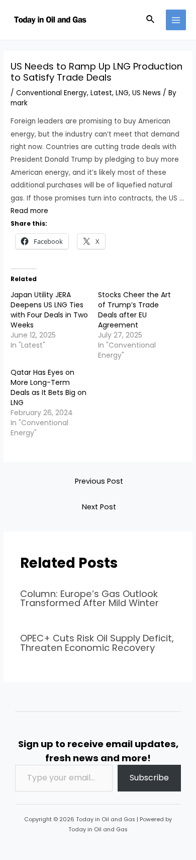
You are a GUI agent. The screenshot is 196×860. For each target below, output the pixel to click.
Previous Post (99, 481)
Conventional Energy (51, 93)
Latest (101, 93)
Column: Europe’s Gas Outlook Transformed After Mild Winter (89, 598)
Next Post (99, 507)
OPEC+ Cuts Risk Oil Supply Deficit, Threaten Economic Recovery (97, 642)
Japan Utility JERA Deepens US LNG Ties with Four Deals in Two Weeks (49, 310)
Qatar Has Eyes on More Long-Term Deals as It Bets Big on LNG (48, 387)
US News (146, 93)
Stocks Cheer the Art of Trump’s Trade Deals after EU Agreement (134, 310)
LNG (122, 93)
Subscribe (149, 777)
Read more (29, 211)
